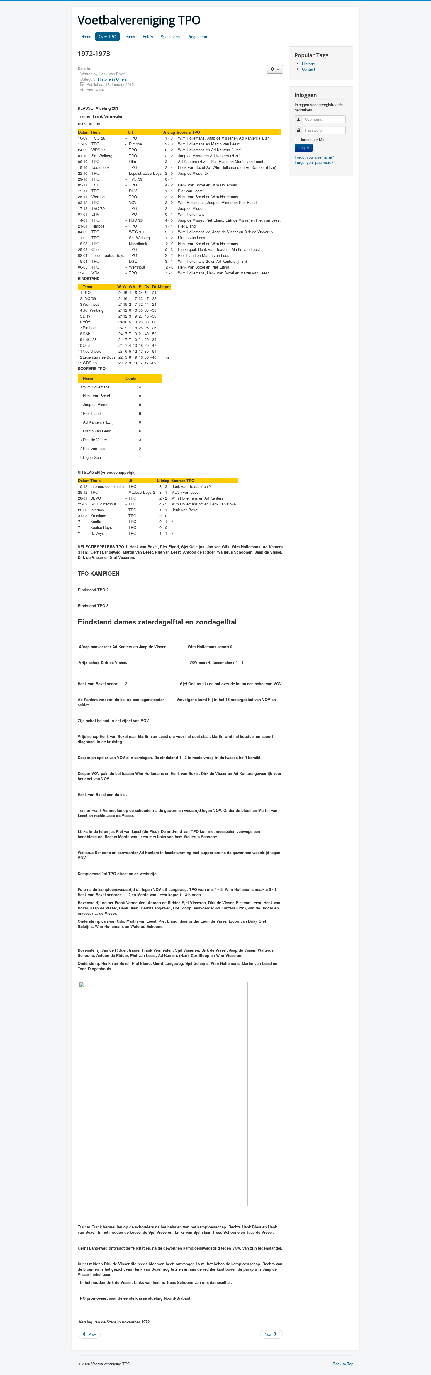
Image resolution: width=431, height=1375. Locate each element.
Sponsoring (170, 36)
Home (86, 36)
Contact (308, 69)
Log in (303, 147)
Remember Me (311, 139)
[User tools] (275, 69)
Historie (308, 64)
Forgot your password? (314, 162)
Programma (197, 36)
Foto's (148, 36)
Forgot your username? (314, 157)
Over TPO (107, 36)
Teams (129, 36)
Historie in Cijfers (112, 79)
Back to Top (343, 1363)
